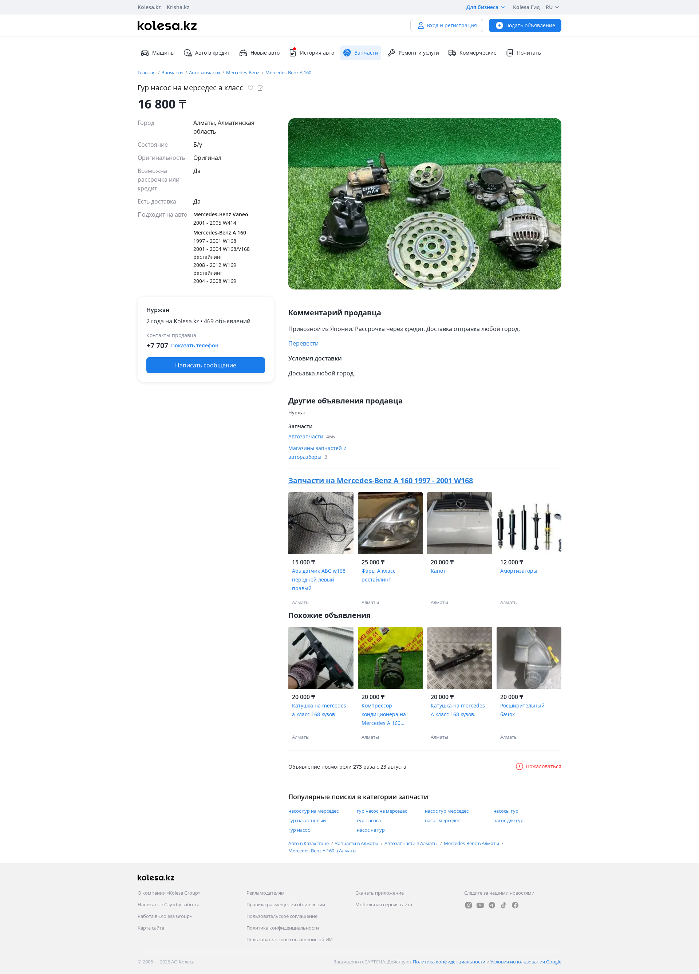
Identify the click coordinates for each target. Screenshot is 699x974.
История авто (317, 52)
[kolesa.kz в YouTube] (480, 905)
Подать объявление (530, 25)
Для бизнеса (482, 7)
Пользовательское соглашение (281, 916)
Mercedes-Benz (243, 72)
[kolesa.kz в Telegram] (491, 905)
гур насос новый (307, 820)
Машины (163, 52)
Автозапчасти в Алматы (411, 843)
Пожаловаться (543, 766)
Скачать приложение (379, 893)
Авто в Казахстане (309, 843)
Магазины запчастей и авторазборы (317, 452)
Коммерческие (478, 52)
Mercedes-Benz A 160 (288, 72)
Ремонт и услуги (419, 52)
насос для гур (508, 820)
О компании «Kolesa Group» (169, 893)
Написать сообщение (205, 365)
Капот (438, 570)
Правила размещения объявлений (285, 904)
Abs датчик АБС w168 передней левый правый (318, 579)
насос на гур (371, 830)
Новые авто (265, 52)
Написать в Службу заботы (168, 904)
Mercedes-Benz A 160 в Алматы (322, 850)
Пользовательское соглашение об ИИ (289, 939)
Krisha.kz (178, 7)
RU (549, 7)
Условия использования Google (525, 961)
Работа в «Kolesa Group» (165, 916)
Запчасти (173, 72)
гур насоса (369, 820)
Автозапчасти (205, 72)
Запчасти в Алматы (357, 843)
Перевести (303, 343)
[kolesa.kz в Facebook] (515, 905)
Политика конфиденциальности (282, 927)
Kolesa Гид (526, 7)
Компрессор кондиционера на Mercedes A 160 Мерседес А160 (384, 714)
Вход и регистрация (452, 25)
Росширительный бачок (522, 710)
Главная (147, 72)
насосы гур (505, 811)
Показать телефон (194, 345)
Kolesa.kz (149, 7)
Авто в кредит (212, 52)
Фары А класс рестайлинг (378, 575)
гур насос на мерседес (382, 811)
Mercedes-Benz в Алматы (472, 843)
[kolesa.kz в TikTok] (503, 905)
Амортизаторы (518, 570)
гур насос (299, 830)
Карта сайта (151, 927)
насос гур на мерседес (313, 811)
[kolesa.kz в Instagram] (468, 905)
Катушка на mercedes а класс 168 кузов (319, 710)
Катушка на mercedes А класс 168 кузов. (458, 710)
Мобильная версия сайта (383, 904)
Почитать (529, 52)
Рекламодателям (265, 893)
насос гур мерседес (447, 811)
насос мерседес (442, 820)
